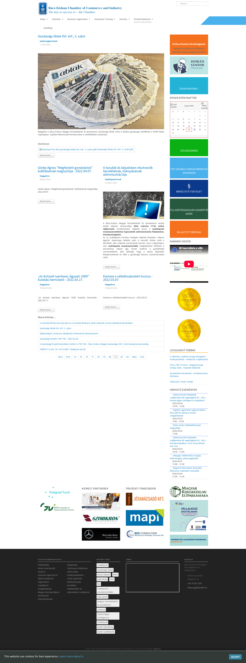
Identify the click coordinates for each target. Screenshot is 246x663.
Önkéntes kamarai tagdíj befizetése (189, 52)
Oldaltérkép (43, 565)
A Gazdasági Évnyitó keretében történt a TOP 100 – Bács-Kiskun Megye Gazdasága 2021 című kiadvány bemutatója (94, 344)
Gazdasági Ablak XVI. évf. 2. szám (55, 328)
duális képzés (103, 574)
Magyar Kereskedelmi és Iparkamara (107, 603)
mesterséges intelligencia (103, 616)
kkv (98, 584)
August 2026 (188, 106)
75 (81, 356)
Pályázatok (72, 565)
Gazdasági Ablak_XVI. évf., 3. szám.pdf (115, 149)
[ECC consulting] (145, 535)
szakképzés (102, 565)
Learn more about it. (71, 656)
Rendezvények (74, 582)
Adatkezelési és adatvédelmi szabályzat (78, 590)
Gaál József (102, 596)
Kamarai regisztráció (48, 575)
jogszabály (102, 579)
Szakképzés (43, 585)
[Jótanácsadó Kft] (145, 500)
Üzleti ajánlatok (74, 578)
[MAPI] (145, 518)
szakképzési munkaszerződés (105, 590)
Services (123, 19)
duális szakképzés (105, 631)
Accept (235, 656)
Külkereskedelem (75, 575)
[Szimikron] (101, 520)
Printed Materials (142, 20)
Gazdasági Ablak (105, 569)
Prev (68, 356)
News (43, 19)
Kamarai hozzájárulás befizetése (189, 48)
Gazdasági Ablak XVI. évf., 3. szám (61, 36)
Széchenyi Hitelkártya (77, 568)
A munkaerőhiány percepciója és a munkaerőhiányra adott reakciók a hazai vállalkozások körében (86, 323)
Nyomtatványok (45, 599)
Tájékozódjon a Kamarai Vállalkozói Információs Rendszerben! (69, 333)
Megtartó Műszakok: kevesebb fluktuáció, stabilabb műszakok (186, 469)
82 (122, 356)
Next (134, 356)
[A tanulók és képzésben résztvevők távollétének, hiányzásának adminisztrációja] (133, 205)
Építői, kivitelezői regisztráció (46, 580)
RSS (205, 9)
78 (98, 356)
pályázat (101, 609)
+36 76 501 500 (194, 583)
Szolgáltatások (44, 588)
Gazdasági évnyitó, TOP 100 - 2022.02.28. (59, 338)
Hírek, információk (46, 568)
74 (75, 356)
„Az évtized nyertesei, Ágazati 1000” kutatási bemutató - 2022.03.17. (63, 278)
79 (104, 356)
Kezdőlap (71, 585)
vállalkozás (102, 622)
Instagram (200, 9)
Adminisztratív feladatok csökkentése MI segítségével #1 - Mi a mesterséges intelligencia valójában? (188, 397)
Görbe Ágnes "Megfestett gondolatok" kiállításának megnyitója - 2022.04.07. (65, 169)
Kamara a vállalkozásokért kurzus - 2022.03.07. (128, 278)
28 (194, 129)
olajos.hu (157, 649)
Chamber (56, 19)
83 (127, 356)
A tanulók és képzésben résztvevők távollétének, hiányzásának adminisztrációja (128, 171)
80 (110, 356)
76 (87, 356)
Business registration (77, 19)
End (142, 356)
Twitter (194, 9)
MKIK (115, 574)
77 (92, 356)
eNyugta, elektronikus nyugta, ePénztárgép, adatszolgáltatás (185, 457)
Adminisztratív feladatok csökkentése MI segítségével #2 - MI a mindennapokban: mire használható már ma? (188, 441)
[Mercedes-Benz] (101, 535)
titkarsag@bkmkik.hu (197, 587)
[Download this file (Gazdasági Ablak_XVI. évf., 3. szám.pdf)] (68, 149)
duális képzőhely (105, 627)
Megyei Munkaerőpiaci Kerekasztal (49, 594)
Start (60, 356)
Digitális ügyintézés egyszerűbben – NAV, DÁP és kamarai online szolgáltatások (188, 413)
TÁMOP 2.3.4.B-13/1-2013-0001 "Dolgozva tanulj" (63, 349)
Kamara (41, 571)
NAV (112, 579)
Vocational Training (103, 19)
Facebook (189, 9)
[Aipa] (101, 502)
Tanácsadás (72, 571)
